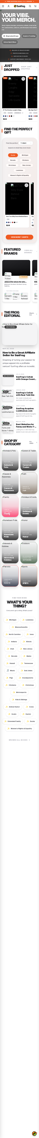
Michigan (25, 155)
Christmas (12, 165)
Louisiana (19, 170)
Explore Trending (29, 36)
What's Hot (31, 314)
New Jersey (27, 165)
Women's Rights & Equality (19, 175)
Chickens (25, 160)
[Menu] (3, 6)
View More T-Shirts (19, 237)
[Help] (34, 1133)
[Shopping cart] (35, 6)
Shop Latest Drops (12, 36)
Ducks (13, 155)
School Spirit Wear (10, 42)
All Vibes (31, 442)
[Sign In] (8, 6)
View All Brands (28, 251)
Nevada (12, 160)
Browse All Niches (18, 740)
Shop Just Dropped (26, 68)
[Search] (30, 6)
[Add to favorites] (23, 79)
